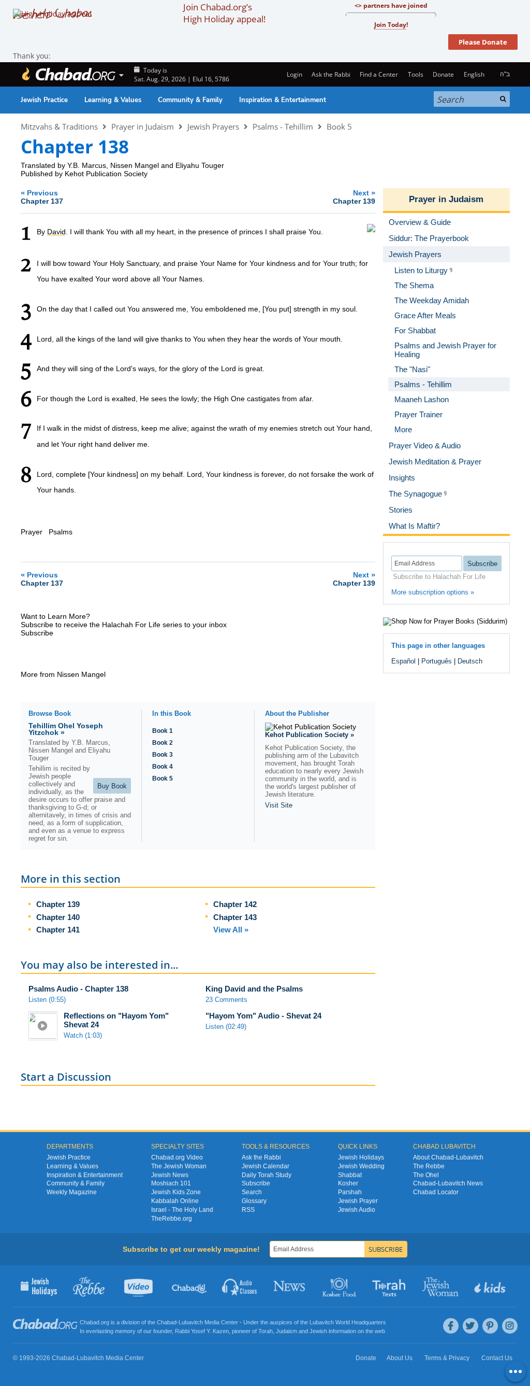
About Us (400, 1358)
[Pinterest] (490, 1326)
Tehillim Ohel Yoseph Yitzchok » (65, 729)
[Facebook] (451, 1326)
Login (293, 74)
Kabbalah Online (175, 1201)
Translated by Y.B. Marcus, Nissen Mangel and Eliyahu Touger (122, 165)
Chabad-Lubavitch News (448, 1183)
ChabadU (190, 1286)
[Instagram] (510, 1326)
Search (252, 1192)
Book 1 (162, 730)
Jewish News (169, 1175)
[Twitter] (470, 1326)
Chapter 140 (58, 917)
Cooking (340, 1286)
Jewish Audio (356, 1209)
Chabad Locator (436, 1192)
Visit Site (278, 805)
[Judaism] (68, 74)
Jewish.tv (139, 1286)
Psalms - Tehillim (283, 126)
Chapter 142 (235, 904)
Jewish (318, 1331)
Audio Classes (240, 1286)
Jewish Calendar (265, 1166)
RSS (248, 1209)
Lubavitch (191, 1322)
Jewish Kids (491, 1286)
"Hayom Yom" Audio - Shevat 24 (263, 1015)
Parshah (350, 1192)
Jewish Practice (44, 100)
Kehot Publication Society (106, 173)
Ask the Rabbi (331, 74)
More (403, 429)
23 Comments (226, 999)
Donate (443, 74)
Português (436, 661)
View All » (230, 929)
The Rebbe (429, 1166)
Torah (265, 1331)
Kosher (348, 1183)
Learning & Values (112, 100)
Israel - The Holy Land (182, 1209)
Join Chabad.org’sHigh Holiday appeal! (224, 13)
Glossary (254, 1201)
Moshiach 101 (171, 1183)
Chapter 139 (58, 904)
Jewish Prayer (358, 1201)
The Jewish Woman (179, 1166)
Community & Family (190, 100)
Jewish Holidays (361, 1157)
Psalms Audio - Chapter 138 (78, 988)
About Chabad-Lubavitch (448, 1157)
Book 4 (162, 766)
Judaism (286, 1331)
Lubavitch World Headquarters (348, 1322)
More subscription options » (432, 592)
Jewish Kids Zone (176, 1192)
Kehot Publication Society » (309, 735)
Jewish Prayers (213, 126)
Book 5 (339, 126)
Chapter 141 (58, 929)
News (290, 1286)
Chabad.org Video (177, 1157)
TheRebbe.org (171, 1218)
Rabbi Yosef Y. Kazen (202, 1331)
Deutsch (470, 661)
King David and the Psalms (254, 988)
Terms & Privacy (446, 1358)
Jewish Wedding (361, 1166)
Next (354, 196)
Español (403, 661)
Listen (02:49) (225, 1026)
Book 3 (162, 754)
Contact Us (496, 1358)
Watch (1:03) (83, 1035)
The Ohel (426, 1175)
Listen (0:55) (47, 999)
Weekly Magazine (72, 1192)
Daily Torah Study (266, 1175)
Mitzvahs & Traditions (59, 126)
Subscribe (256, 1183)
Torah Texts (390, 1286)
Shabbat (350, 1175)
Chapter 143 (235, 917)
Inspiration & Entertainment (282, 100)
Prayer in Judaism (142, 126)
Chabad (166, 1322)
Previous (42, 196)
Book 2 (162, 742)
